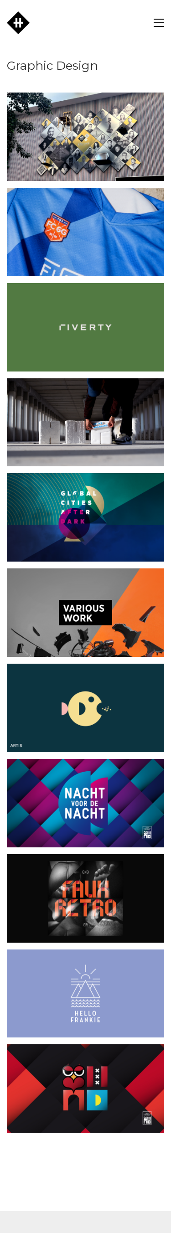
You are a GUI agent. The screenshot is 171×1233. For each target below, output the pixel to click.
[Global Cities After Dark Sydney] (85, 517)
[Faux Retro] (85, 898)
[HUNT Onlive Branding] (85, 422)
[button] (159, 22)
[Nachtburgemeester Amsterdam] (85, 1088)
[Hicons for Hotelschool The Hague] (85, 137)
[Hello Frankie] (85, 993)
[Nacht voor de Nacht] (85, 803)
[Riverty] (85, 327)
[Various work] (85, 612)
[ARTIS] (85, 708)
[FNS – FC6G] (85, 232)
